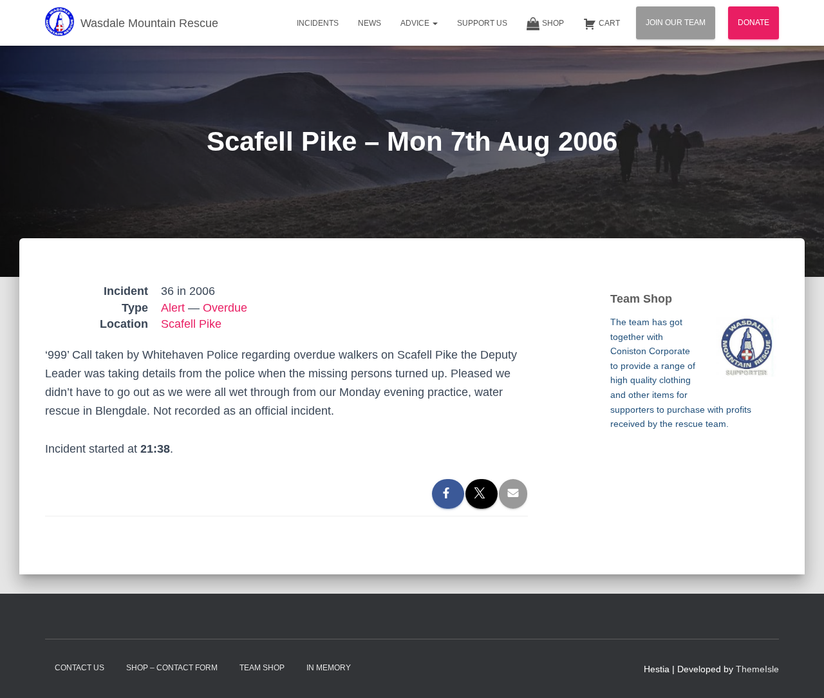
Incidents (318, 23)
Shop (553, 23)
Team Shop (262, 667)
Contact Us (79, 667)
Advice (415, 23)
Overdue (225, 307)
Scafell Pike (191, 323)
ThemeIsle (757, 669)
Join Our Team (676, 22)
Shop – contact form (172, 667)
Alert (173, 307)
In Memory (328, 667)
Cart (609, 23)
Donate (753, 22)
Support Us (482, 23)
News (369, 23)
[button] (434, 23)
